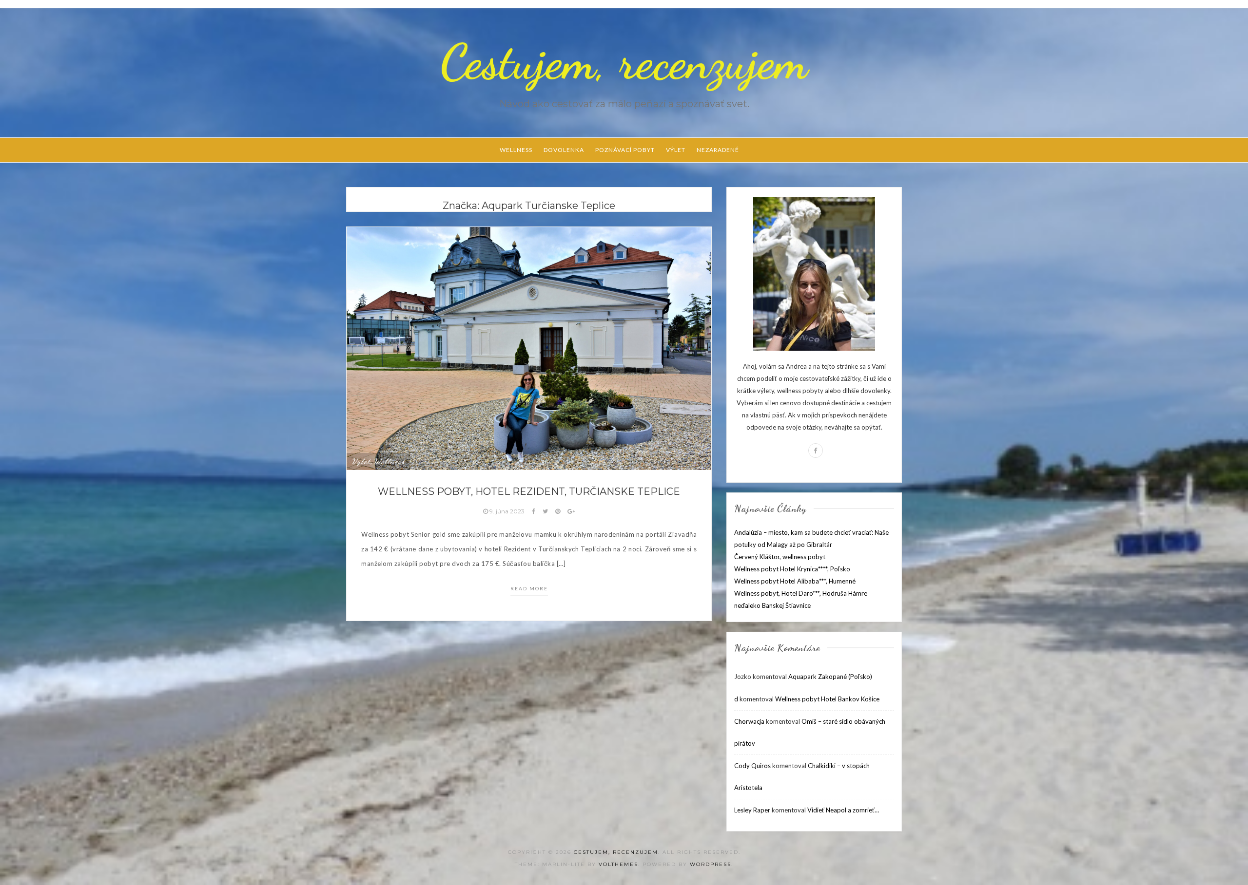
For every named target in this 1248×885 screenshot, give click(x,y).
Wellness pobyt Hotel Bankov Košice (827, 699)
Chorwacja (749, 721)
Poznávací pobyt (625, 149)
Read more (529, 588)
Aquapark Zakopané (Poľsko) (830, 676)
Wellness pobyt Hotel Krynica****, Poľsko (792, 569)
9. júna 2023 (507, 511)
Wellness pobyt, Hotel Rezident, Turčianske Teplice (529, 491)
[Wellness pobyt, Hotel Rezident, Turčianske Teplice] (529, 348)
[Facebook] (815, 450)
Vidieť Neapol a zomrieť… (843, 810)
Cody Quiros (752, 766)
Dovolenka (564, 149)
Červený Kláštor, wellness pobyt (779, 557)
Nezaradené (718, 149)
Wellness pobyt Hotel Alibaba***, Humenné (795, 581)
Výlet (675, 149)
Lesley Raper (752, 810)
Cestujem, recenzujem (624, 62)
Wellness (516, 149)
